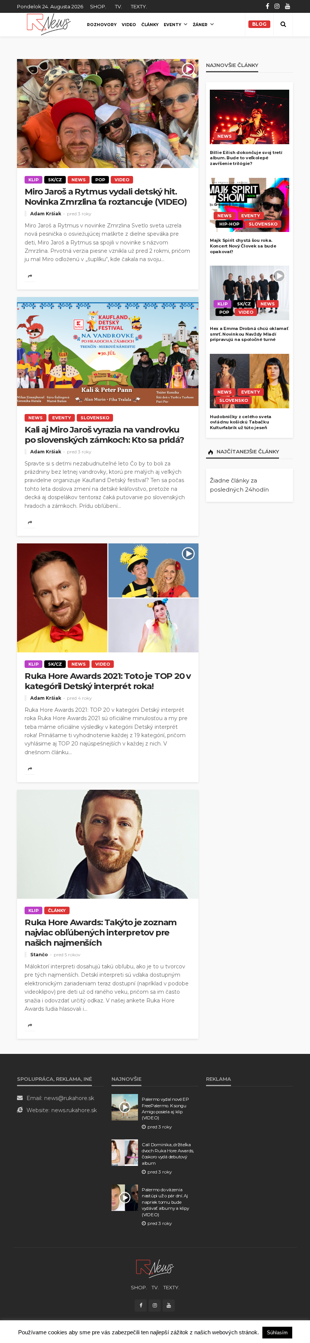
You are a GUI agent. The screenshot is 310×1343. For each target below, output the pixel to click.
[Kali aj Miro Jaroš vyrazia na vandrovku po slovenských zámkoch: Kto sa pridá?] (107, 351)
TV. (118, 6)
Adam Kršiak (45, 213)
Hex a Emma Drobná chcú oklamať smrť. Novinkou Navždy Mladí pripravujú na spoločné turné (249, 334)
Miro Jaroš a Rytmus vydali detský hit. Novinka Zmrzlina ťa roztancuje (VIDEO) (105, 197)
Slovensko (95, 417)
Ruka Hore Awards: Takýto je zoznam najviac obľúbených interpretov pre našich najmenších (101, 932)
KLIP (33, 179)
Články (149, 24)
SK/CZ (55, 179)
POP (100, 179)
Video (129, 24)
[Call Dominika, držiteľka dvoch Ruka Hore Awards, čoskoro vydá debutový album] (125, 1152)
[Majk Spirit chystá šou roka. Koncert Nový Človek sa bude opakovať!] (249, 205)
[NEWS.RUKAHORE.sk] (49, 24)
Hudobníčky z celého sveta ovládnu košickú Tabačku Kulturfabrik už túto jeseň (240, 422)
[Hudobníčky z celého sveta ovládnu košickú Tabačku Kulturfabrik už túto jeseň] (249, 381)
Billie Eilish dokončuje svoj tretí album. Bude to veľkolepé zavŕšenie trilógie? (246, 158)
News (78, 179)
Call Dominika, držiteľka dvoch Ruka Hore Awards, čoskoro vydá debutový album (168, 1154)
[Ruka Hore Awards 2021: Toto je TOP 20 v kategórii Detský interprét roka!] (107, 597)
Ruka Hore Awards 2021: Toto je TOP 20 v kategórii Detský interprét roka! (108, 681)
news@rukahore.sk (69, 1098)
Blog (259, 24)
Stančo (39, 954)
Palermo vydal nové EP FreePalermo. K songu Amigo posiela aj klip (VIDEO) (165, 1108)
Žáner (200, 24)
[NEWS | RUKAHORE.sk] (155, 1268)
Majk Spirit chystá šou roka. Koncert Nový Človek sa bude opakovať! (243, 246)
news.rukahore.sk (74, 1110)
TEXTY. (139, 6)
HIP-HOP (229, 224)
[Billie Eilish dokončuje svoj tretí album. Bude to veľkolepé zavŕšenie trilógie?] (249, 117)
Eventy (172, 24)
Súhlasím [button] (277, 1332)
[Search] (283, 24)
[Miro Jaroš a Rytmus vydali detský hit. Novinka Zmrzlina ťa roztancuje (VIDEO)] (107, 113)
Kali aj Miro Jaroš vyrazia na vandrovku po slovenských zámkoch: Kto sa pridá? (104, 435)
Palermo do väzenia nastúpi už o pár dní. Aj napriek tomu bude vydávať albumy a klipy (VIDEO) (165, 1202)
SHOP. (98, 6)
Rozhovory (101, 24)
